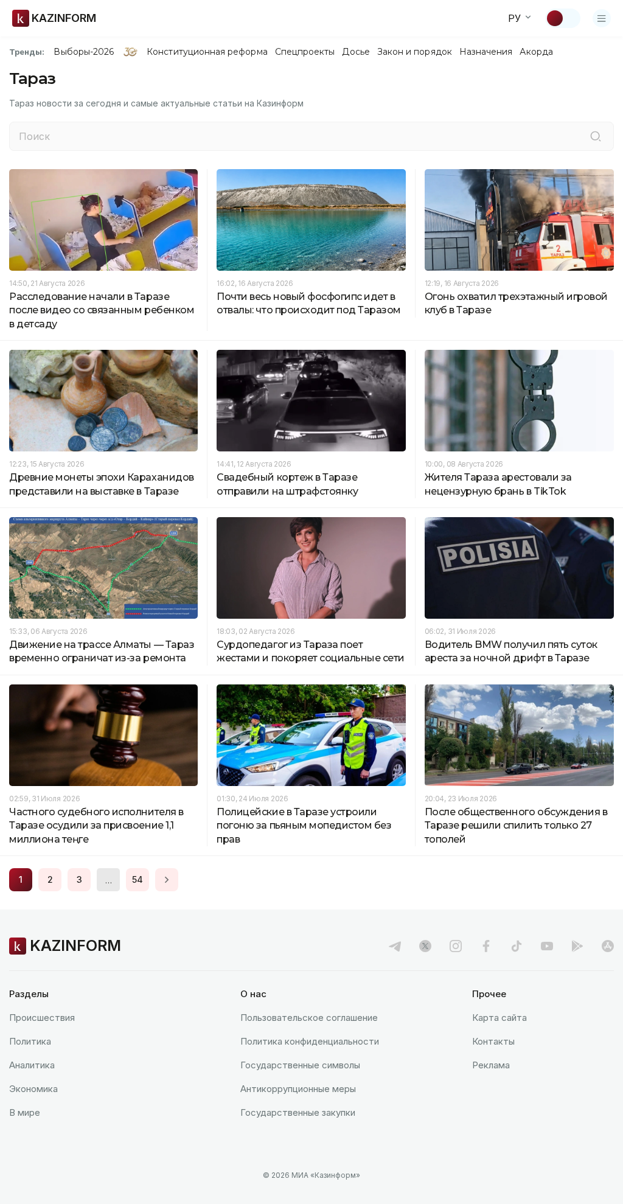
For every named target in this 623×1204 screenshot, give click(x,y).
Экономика (33, 1088)
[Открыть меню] (602, 18)
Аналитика (32, 1065)
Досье (355, 51)
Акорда (536, 51)
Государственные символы (300, 1065)
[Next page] (166, 879)
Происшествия (42, 1017)
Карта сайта (499, 1017)
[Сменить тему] (562, 18)
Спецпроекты (305, 51)
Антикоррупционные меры (298, 1088)
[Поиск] (596, 136)
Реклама (491, 1065)
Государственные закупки (297, 1112)
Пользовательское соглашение (309, 1017)
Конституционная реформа (207, 51)
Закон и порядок (414, 51)
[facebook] (486, 946)
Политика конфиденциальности (309, 1041)
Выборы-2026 (84, 51)
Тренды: (26, 52)
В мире (24, 1112)
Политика (30, 1041)
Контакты (493, 1041)
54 (137, 879)
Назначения (486, 51)
